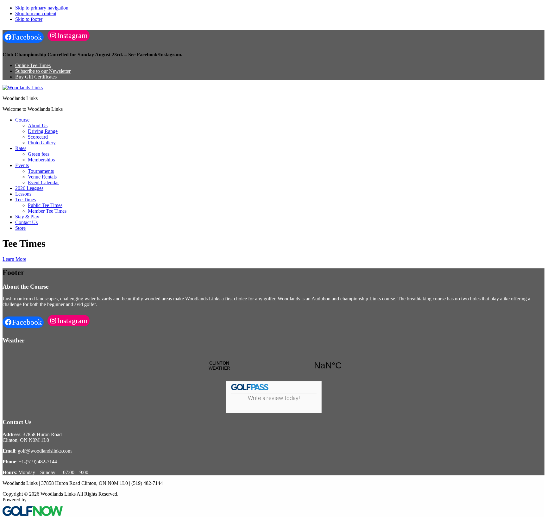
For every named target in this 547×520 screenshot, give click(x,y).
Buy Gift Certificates (36, 76)
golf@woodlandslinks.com (45, 451)
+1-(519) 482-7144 (38, 461)
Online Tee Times (33, 65)
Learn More (14, 259)
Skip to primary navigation (41, 7)
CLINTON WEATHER (273, 365)
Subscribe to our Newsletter (43, 71)
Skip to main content (35, 13)
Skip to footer (28, 19)
